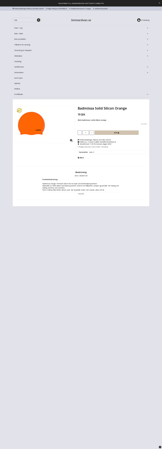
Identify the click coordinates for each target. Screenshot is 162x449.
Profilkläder (18, 94)
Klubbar (17, 89)
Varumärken (18, 72)
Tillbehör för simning (22, 45)
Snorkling (17, 61)
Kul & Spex (18, 78)
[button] (143, 20)
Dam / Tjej (18, 28)
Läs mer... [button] (144, 124)
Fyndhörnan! (19, 67)
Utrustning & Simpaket (23, 50)
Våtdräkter (18, 56)
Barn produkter (20, 39)
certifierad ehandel (101, 9)
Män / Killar (18, 34)
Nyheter (17, 83)
